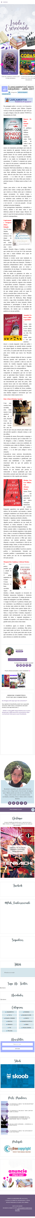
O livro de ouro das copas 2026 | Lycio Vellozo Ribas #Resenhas (10, 78)
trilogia (10, 1031)
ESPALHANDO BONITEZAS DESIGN (23, 1209)
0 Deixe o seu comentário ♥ (18, 659)
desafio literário (10, 1018)
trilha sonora (27, 1028)
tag (10, 1028)
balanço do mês (26, 1015)
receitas (10, 1021)
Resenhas (26, 1012)
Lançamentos (6, 94)
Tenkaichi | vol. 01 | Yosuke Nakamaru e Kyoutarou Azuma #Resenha (17, 849)
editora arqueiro (22, 92)
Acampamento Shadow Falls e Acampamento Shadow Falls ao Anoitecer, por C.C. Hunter (19, 1118)
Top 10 (10, 1015)
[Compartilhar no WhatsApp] (29, 665)
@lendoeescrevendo (9, 972)
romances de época (26, 1021)
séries (26, 1024)
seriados (10, 1024)
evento (27, 1018)
